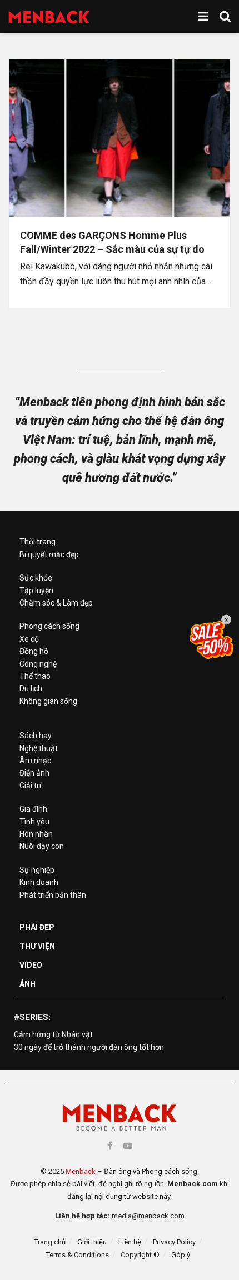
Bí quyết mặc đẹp (49, 554)
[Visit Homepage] (49, 17)
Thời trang (37, 541)
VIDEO (30, 965)
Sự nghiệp (36, 870)
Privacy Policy (174, 1242)
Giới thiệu (92, 1242)
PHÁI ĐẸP (36, 927)
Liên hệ (129, 1242)
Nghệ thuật (38, 748)
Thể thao (35, 676)
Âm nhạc (35, 760)
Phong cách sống (49, 626)
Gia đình (33, 808)
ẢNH (27, 983)
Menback (81, 1171)
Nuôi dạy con (41, 846)
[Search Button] (225, 16)
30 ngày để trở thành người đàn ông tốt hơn (89, 1047)
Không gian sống (48, 701)
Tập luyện (36, 590)
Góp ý (180, 1255)
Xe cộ (29, 638)
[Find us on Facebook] (109, 1145)
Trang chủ (50, 1242)
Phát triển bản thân (52, 895)
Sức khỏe (35, 577)
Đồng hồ (33, 651)
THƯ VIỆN (37, 946)
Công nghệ (38, 663)
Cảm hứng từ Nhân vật (53, 1034)
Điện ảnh (34, 772)
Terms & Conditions (77, 1255)
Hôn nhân (36, 833)
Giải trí (30, 785)
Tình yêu (34, 821)
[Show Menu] (203, 16)
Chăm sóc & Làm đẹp (56, 602)
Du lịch (30, 688)
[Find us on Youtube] (127, 1145)
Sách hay (35, 735)
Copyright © (140, 1255)
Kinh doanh (38, 882)
